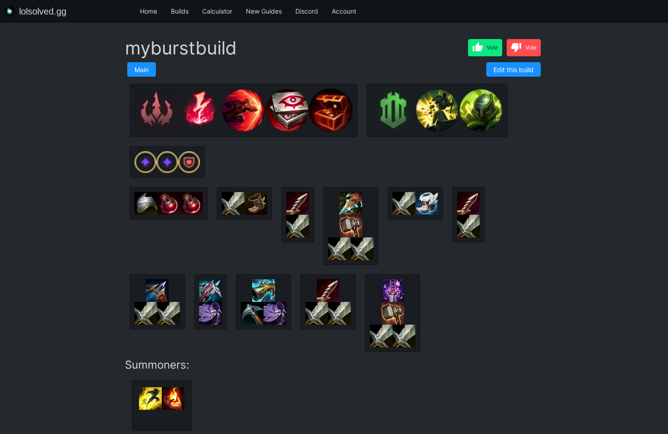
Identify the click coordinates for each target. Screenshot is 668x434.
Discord (306, 11)
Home (148, 11)
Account (344, 11)
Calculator (217, 11)
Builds (180, 11)
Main (142, 70)
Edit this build (513, 70)
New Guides (264, 11)
